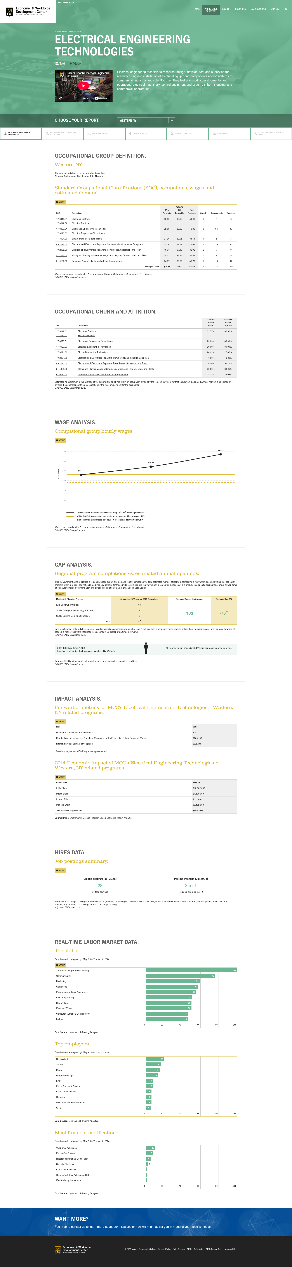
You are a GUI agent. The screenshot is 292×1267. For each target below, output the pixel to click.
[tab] (146, 155)
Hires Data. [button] (70, 852)
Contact (276, 8)
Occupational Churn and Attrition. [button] (106, 311)
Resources (240, 8)
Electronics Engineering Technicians (95, 341)
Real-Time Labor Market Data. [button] (97, 941)
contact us (78, 1226)
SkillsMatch (199, 1249)
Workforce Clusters (211, 10)
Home (197, 8)
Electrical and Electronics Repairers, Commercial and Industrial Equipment (113, 357)
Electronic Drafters (87, 331)
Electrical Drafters (86, 335)
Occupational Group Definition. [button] (100, 155)
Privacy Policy (164, 1249)
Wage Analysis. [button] (75, 422)
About (225, 8)
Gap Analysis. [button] (73, 564)
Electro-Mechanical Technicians (93, 352)
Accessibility (230, 1249)
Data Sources (258, 8)
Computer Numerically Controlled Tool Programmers (103, 374)
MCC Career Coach (214, 1249)
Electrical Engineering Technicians (94, 346)
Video (76, 63)
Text (62, 63)
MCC (189, 1249)
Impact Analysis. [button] (78, 698)
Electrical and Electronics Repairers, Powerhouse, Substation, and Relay (113, 363)
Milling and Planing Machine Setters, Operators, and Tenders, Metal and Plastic (116, 368)
